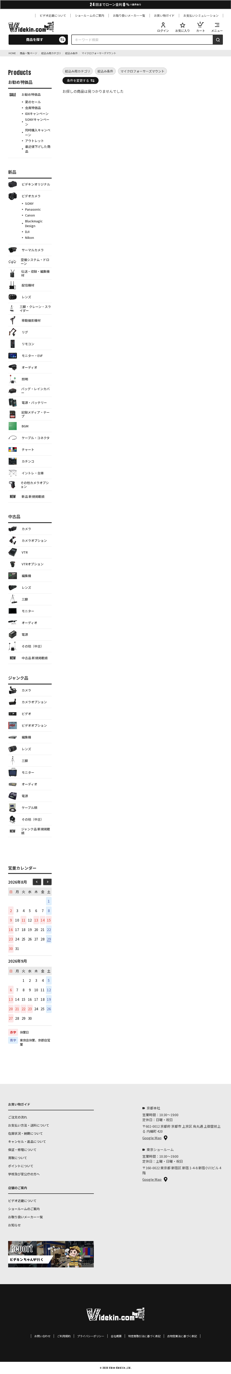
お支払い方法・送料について (28, 1125)
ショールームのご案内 (89, 15)
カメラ (26, 528)
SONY (29, 203)
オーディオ (29, 367)
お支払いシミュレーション (201, 15)
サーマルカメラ (33, 250)
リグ (25, 332)
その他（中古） (33, 646)
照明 (25, 379)
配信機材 (28, 285)
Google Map (152, 1137)
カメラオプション (34, 540)
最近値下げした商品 (37, 149)
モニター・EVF (32, 355)
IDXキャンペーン (37, 113)
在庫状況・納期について (25, 1133)
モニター (28, 611)
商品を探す (34, 39)
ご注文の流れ (17, 1117)
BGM (25, 426)
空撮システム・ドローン (35, 261)
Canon (30, 215)
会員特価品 (33, 107)
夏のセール (33, 102)
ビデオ (26, 713)
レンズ (26, 297)
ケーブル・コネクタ (36, 437)
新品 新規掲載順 (33, 496)
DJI (27, 231)
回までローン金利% (115, 4)
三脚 (25, 599)
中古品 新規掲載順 (35, 658)
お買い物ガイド (164, 15)
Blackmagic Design (34, 223)
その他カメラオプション (35, 484)
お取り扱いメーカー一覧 (129, 15)
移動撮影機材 (31, 320)
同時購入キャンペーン (37, 132)
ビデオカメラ (31, 196)
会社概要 (116, 1336)
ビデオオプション (34, 725)
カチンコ (28, 461)
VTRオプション (33, 564)
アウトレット (34, 140)
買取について (17, 1157)
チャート (28, 449)
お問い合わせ (42, 1336)
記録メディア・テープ (35, 414)
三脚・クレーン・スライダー (35, 308)
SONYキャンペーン (37, 121)
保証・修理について (22, 1149)
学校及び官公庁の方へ (24, 1174)
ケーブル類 (29, 807)
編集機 (26, 575)
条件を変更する (78, 80)
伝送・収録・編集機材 (35, 273)
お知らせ (14, 1225)
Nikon (29, 237)
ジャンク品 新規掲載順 (35, 831)
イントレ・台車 (33, 473)
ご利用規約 (64, 1336)
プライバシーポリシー (90, 1336)
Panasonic (33, 209)
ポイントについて (20, 1166)
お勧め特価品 (31, 94)
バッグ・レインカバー (35, 391)
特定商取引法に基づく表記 (144, 1336)
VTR (25, 552)
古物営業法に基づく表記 (182, 1336)
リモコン (28, 344)
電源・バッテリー (34, 402)
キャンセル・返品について (27, 1141)
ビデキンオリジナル (36, 184)
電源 (25, 634)
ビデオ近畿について (53, 15)
